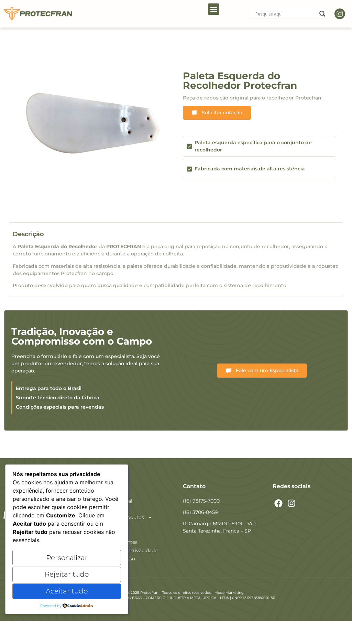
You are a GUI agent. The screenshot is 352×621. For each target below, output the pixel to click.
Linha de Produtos (122, 517)
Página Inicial (116, 501)
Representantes (119, 542)
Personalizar (67, 558)
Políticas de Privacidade (128, 550)
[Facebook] (278, 503)
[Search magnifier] (322, 14)
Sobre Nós (112, 509)
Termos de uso (117, 559)
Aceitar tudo (67, 591)
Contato (110, 526)
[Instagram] (292, 503)
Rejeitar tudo (67, 574)
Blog (106, 534)
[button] (213, 9)
